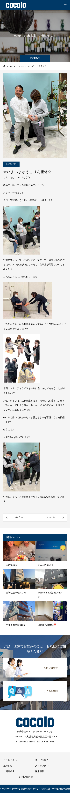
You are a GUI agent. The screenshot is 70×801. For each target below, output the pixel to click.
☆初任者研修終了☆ (16, 592)
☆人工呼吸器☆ (46, 565)
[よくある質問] (35, 681)
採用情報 (39, 771)
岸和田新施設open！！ (17, 624)
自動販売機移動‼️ (47, 624)
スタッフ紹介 (42, 765)
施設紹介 (7, 765)
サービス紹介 (42, 760)
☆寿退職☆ (11, 565)
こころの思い (10, 760)
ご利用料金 (9, 771)
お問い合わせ (26, 776)
